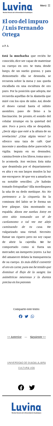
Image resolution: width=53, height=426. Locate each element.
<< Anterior (14, 337)
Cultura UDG (26, 367)
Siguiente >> (38, 337)
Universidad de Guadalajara (26, 362)
